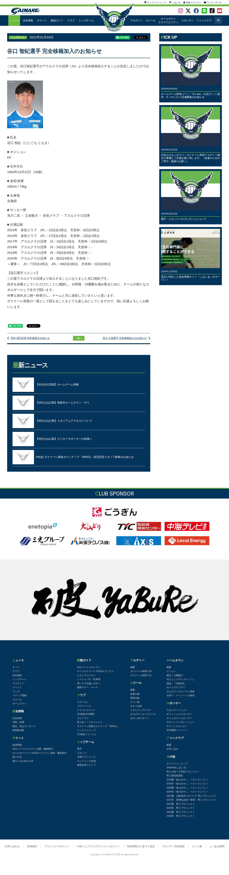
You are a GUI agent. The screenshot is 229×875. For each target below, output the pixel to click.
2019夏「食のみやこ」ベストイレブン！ (188, 779)
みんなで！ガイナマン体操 (180, 691)
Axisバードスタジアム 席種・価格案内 (33, 748)
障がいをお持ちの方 (23, 761)
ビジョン (171, 671)
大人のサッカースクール (143, 714)
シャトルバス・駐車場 (88, 679)
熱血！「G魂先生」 (177, 683)
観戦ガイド (57, 20)
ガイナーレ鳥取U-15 (140, 675)
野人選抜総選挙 (175, 775)
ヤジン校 (135, 702)
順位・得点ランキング (24, 726)
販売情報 (17, 745)
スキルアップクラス (140, 710)
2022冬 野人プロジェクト (181, 807)
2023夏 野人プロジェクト (181, 812)
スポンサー (187, 20)
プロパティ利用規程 (173, 846)
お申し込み (172, 748)
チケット (42, 20)
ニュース (14, 20)
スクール (150, 20)
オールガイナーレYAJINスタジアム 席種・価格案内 (39, 753)
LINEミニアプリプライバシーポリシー (98, 846)
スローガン (83, 702)
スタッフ (81, 753)
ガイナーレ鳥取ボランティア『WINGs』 (98, 726)
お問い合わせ (12, 846)
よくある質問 (216, 846)
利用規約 (32, 846)
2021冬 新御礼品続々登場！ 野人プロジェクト (191, 799)
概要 (132, 667)
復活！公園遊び (175, 675)
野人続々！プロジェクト (90, 722)
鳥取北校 (135, 698)
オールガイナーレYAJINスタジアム (95, 671)
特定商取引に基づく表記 (141, 846)
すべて (16, 667)
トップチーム (86, 20)
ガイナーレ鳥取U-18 (140, 671)
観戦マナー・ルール (87, 687)
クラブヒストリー (86, 710)
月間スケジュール (86, 757)
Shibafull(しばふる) (176, 767)
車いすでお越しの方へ (88, 683)
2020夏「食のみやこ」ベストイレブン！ (188, 787)
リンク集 (197, 846)
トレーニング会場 (86, 761)
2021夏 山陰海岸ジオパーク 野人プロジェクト (191, 795)
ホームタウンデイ (176, 687)
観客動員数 (18, 730)
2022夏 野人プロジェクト (181, 804)
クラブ (71, 20)
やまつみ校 (136, 706)
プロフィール (84, 706)
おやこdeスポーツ (139, 718)
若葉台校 (135, 694)
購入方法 (17, 757)
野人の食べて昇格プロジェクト (183, 771)
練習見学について (86, 765)
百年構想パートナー (177, 730)
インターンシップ (86, 730)
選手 (79, 748)
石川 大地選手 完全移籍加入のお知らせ (125, 338)
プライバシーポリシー (56, 846)
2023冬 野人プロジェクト (181, 816)
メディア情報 (19, 695)
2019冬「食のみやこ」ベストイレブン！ (188, 783)
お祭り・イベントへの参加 (180, 695)
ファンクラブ (203, 20)
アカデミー (136, 20)
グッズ (16, 691)
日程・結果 (18, 722)
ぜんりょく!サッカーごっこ (181, 679)
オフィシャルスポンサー (179, 714)
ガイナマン (83, 718)
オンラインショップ (177, 763)
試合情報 (28, 20)
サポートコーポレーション (180, 722)
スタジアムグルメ (86, 675)
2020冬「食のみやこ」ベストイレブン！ (188, 791)
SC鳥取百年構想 (85, 714)
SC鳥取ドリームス (87, 734)
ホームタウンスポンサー (179, 718)
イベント (17, 687)
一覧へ (78, 338)
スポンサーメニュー (177, 710)
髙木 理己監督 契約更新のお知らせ (30, 338)
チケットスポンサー (177, 726)
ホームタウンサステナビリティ (168, 20)
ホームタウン (19, 703)
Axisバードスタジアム (88, 667)
